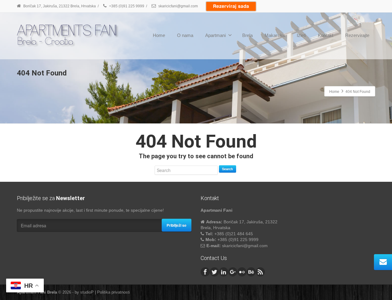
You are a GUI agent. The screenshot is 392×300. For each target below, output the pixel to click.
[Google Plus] (232, 271)
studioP (87, 292)
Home (159, 35)
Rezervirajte (357, 35)
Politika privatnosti (113, 292)
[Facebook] (205, 271)
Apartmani (215, 35)
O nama (185, 35)
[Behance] (251, 271)
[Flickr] (242, 271)
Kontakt (325, 35)
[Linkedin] (223, 271)
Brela (247, 35)
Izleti (301, 35)
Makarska (275, 35)
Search (227, 168)
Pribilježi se (177, 225)
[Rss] (260, 271)
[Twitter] (214, 271)
